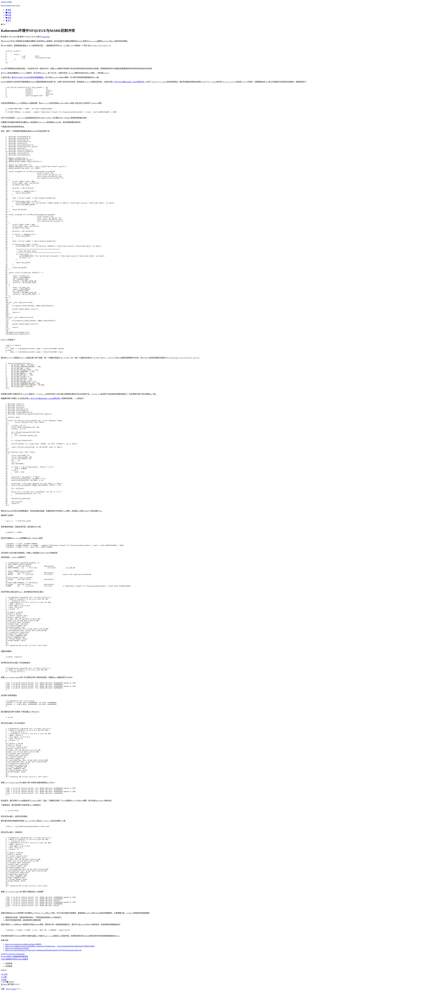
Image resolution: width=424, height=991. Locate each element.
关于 (9, 20)
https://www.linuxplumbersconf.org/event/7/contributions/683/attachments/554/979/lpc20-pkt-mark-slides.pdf (43, 950)
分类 (9, 15)
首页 (9, 10)
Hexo (5, 984)
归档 (9, 12)
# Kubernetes (20, 954)
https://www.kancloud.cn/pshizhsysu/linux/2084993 (23, 944)
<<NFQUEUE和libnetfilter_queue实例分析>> (129, 82)
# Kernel (4, 954)
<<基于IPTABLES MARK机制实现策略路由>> (27, 77)
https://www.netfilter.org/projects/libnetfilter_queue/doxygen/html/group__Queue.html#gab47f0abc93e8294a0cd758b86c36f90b (50, 946)
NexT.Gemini (11, 989)
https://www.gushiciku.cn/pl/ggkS (17, 948)
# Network (11, 954)
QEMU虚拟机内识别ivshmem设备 (14, 959)
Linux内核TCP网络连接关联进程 (15, 956)
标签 (9, 18)
